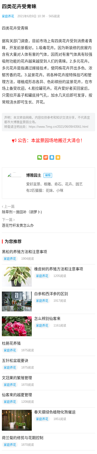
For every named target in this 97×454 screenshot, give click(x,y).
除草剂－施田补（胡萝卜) (22, 212)
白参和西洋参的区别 (51, 294)
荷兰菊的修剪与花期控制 (22, 438)
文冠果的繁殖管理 (17, 378)
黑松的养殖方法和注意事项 (24, 252)
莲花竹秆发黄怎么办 (18, 225)
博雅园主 (33, 175)
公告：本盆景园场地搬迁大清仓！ (50, 140)
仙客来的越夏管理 (17, 395)
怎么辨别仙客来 (47, 319)
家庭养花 (8, 16)
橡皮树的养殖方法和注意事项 (58, 269)
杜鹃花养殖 (11, 343)
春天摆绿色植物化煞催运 (55, 412)
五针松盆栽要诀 (15, 361)
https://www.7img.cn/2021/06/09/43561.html (58, 126)
